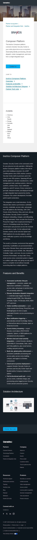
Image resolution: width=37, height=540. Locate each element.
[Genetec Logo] (6, 2)
